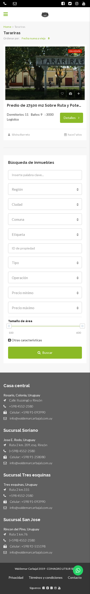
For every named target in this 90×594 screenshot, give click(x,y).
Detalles (70, 118)
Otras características (26, 340)
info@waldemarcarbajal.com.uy (31, 418)
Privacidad (16, 577)
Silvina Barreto (21, 134)
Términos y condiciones (46, 577)
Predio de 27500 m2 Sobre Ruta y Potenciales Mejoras (45, 105)
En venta (75, 51)
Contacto (75, 577)
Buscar (47, 353)
